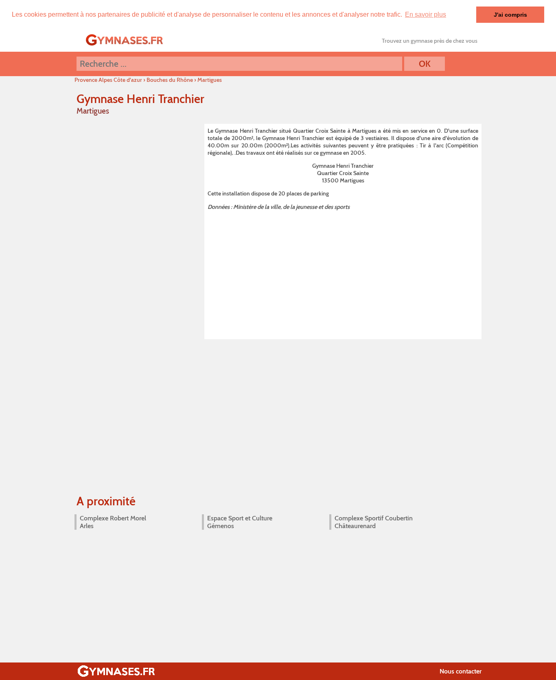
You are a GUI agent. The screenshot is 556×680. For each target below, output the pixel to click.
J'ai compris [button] (510, 14)
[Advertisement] (343, 273)
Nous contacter (461, 671)
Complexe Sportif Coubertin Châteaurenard (374, 522)
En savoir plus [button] (425, 14)
